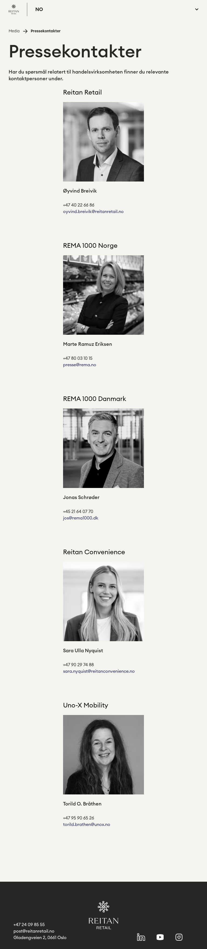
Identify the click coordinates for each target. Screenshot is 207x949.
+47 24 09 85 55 (29, 925)
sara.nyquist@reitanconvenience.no (99, 671)
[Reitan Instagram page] (179, 937)
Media (14, 31)
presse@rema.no (79, 365)
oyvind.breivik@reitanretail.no (93, 212)
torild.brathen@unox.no (86, 824)
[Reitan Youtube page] (160, 937)
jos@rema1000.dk (80, 518)
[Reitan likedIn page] (141, 937)
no (39, 9)
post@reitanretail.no (33, 931)
